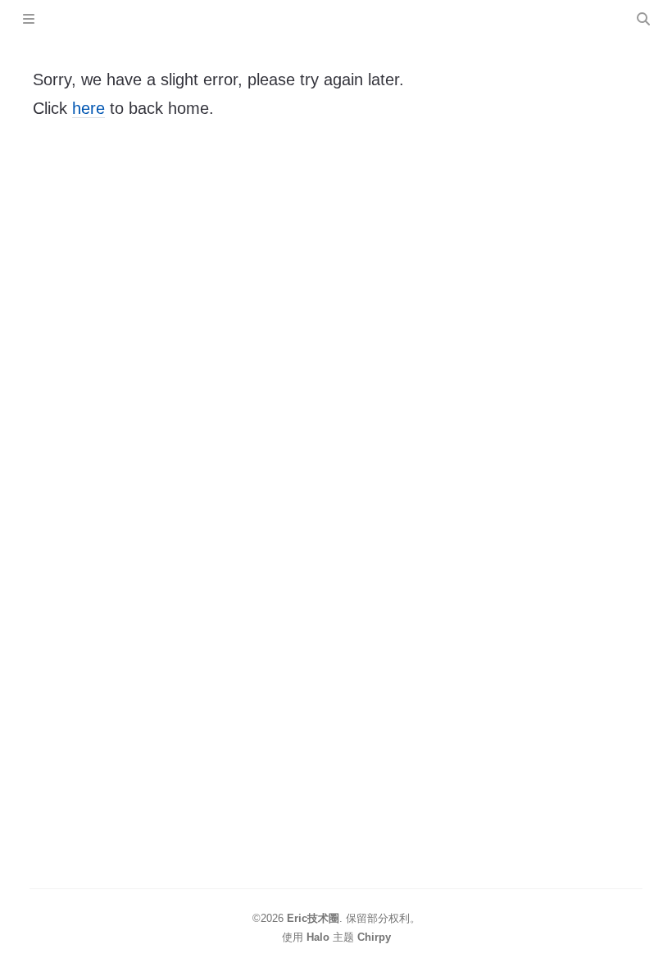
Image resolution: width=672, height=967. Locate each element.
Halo (317, 937)
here (88, 108)
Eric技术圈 (313, 918)
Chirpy (374, 937)
